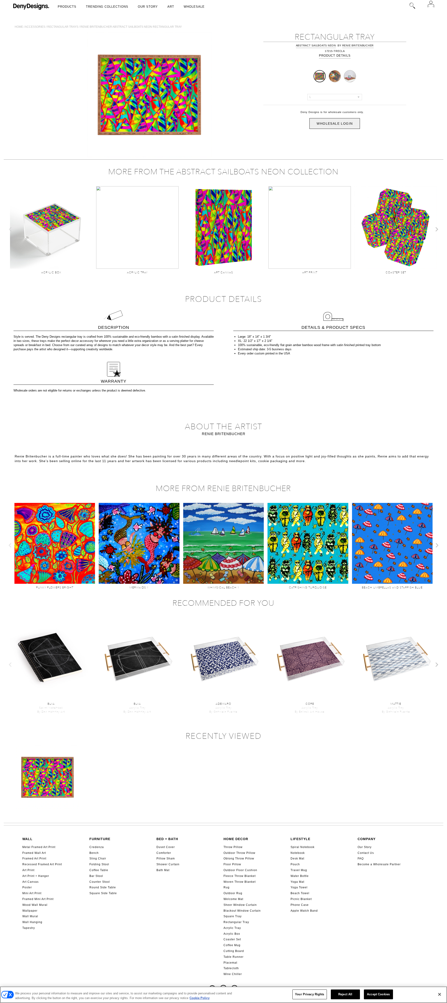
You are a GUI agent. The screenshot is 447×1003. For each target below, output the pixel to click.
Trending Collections (107, 6)
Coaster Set (232, 939)
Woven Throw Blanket (240, 881)
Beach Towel (300, 893)
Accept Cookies (378, 994)
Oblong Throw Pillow (239, 858)
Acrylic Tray (232, 928)
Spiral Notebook (303, 847)
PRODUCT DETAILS (335, 55)
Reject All (345, 994)
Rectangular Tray (236, 922)
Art (170, 6)
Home (19, 26)
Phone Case (300, 905)
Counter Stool (99, 881)
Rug (227, 887)
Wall (27, 839)
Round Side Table (102, 887)
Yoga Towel (299, 887)
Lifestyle (300, 839)
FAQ (361, 858)
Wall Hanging (32, 922)
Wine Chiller (233, 974)
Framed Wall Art (34, 853)
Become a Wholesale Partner (379, 864)
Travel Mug (299, 870)
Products (67, 6)
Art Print (28, 870)
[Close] (439, 994)
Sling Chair (97, 858)
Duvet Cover (165, 847)
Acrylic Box (232, 933)
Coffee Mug (232, 945)
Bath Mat (162, 870)
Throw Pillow (233, 847)
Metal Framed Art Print (38, 847)
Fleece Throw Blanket (240, 876)
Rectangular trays (62, 26)
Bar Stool (96, 876)
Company (367, 839)
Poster (27, 887)
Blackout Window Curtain (242, 910)
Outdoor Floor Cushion (240, 870)
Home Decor (236, 839)
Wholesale (194, 6)
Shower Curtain (167, 864)
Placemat (230, 962)
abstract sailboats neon (316, 45)
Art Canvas (30, 881)
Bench (94, 853)
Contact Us (366, 853)
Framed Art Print (34, 858)
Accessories (35, 26)
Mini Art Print (31, 893)
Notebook (298, 853)
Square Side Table (103, 893)
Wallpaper (29, 910)
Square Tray (233, 916)
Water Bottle (300, 876)
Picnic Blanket (301, 899)
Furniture (99, 839)
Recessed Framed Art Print (42, 864)
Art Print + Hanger (35, 876)
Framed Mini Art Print (38, 899)
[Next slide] (436, 229)
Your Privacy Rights (309, 994)
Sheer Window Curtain (240, 905)
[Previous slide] (10, 229)
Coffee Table (98, 870)
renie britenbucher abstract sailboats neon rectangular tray (131, 26)
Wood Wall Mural (34, 905)
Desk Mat (297, 858)
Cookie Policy (200, 998)
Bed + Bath (167, 839)
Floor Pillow (232, 864)
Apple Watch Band (304, 910)
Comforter (163, 853)
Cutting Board (234, 951)
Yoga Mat (297, 881)
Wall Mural (30, 916)
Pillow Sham (165, 858)
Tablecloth (231, 968)
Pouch (295, 864)
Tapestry (28, 928)
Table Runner (234, 956)
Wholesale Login (335, 123)
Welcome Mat (233, 899)
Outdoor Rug (233, 893)
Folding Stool (99, 864)
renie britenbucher (358, 45)
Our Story (148, 6)
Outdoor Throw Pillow (239, 853)
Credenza (96, 847)
